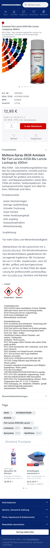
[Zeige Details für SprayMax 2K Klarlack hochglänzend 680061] (13, 456)
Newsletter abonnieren (13, 524)
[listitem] (25, 61)
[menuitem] (7, 413)
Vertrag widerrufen (25, 532)
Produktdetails (9, 149)
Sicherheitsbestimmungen (15, 396)
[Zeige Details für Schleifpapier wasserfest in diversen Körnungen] (36, 456)
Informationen (9, 502)
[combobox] (35, 4)
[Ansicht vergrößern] (25, 61)
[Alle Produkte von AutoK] (3, 23)
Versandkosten (30, 120)
